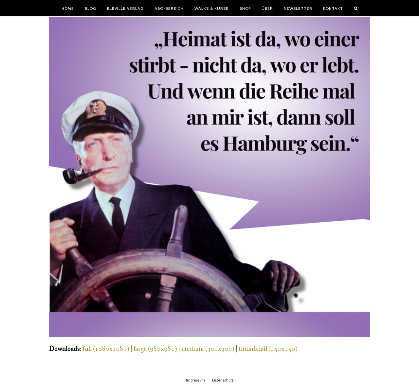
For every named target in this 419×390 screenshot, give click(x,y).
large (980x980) (155, 349)
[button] (355, 8)
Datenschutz (222, 380)
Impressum (195, 380)
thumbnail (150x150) (268, 349)
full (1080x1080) (105, 349)
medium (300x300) (207, 349)
